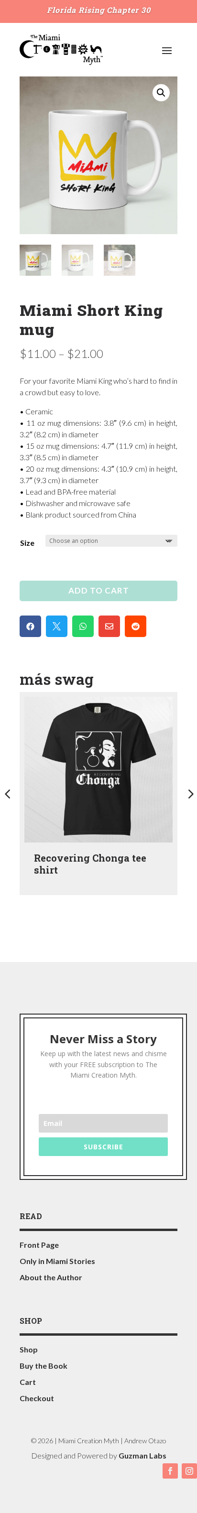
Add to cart (98, 590)
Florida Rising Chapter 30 (99, 10)
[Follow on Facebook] (170, 1471)
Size (27, 542)
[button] (161, 92)
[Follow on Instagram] (189, 1471)
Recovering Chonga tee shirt (90, 864)
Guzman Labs (142, 1455)
